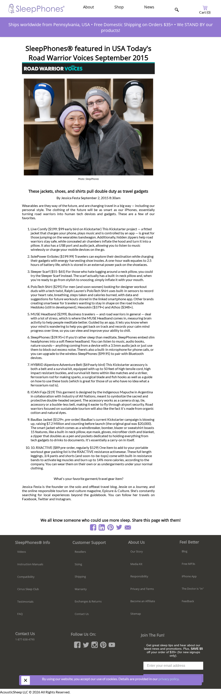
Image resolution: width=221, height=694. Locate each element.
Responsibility (139, 576)
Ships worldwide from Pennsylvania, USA (49, 24)
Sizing (78, 564)
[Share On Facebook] (93, 527)
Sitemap (135, 614)
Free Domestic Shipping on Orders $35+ (133, 24)
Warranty (81, 589)
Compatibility (26, 577)
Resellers (80, 552)
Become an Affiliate (142, 601)
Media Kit (136, 564)
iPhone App (189, 576)
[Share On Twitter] (119, 527)
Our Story (136, 551)
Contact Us (82, 614)
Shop (119, 7)
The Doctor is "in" (193, 589)
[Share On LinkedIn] (102, 527)
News (149, 7)
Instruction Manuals (30, 564)
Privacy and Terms (142, 589)
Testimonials (25, 601)
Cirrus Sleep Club (28, 589)
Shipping (80, 576)
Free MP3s (188, 564)
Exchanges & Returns (88, 601)
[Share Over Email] (128, 527)
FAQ (20, 614)
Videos (21, 552)
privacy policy (168, 679)
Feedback (188, 601)
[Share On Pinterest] (110, 527)
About (88, 7)
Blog (184, 551)
